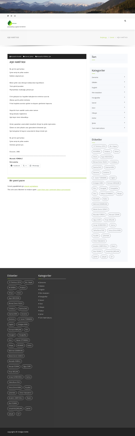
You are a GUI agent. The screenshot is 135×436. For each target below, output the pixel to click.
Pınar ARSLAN (109, 220)
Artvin (95, 157)
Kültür (94, 118)
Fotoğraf (103, 188)
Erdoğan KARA (98, 183)
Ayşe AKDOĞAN (106, 157)
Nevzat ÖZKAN (114, 215)
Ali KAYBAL (96, 151)
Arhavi (117, 151)
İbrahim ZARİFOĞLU (100, 246)
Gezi (93, 108)
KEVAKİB (96, 199)
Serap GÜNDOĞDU (100, 225)
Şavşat (104, 257)
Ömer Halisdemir (99, 241)
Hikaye (94, 113)
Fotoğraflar (96, 98)
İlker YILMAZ (97, 251)
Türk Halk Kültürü (98, 128)
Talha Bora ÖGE (98, 230)
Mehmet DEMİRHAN (100, 204)
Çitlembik (106, 236)
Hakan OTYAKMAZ (107, 194)
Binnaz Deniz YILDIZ (100, 162)
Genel (112, 37)
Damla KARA (109, 167)
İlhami (113, 246)
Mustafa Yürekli (16, 56)
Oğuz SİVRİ (97, 220)
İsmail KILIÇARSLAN (112, 251)
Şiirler (31, 56)
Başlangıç (103, 37)
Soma (113, 225)
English (94, 87)
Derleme (106, 173)
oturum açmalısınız (31, 186)
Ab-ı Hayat (113, 146)
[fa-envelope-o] (15, 16)
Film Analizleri (97, 92)
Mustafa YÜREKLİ (42, 56)
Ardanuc (107, 151)
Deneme (95, 77)
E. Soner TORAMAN (99, 178)
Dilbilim (94, 82)
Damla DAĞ (97, 167)
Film (94, 188)
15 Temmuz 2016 (99, 146)
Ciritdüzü (114, 162)
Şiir (50, 56)
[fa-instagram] (11, 16)
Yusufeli (96, 236)
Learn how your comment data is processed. (53, 189)
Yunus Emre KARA (115, 230)
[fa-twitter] (8, 16)
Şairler (95, 257)
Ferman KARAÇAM (113, 183)
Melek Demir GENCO (100, 209)
